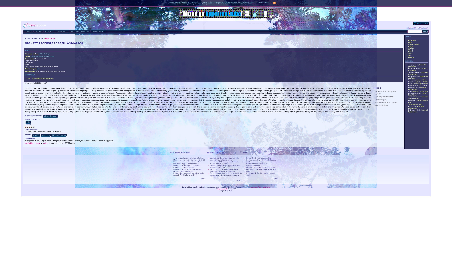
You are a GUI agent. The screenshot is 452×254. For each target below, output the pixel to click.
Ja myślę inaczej (413, 65)
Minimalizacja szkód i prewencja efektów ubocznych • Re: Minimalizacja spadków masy (261, 169)
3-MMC (33, 56)
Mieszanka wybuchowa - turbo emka (386, 102)
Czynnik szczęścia (380, 100)
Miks (38, 69)
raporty (29, 31)
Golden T (411, 82)
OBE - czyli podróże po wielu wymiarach (40, 78)
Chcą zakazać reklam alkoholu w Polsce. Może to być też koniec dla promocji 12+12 (189, 159)
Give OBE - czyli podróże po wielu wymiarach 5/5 (34, 127)
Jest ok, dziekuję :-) (414, 72)
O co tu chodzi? (61, 31)
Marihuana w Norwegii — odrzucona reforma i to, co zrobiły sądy (186, 166)
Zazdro (410, 80)
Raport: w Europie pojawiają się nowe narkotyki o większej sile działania (224, 170)
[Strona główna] (34, 25)
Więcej (202, 178)
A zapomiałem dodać (415, 97)
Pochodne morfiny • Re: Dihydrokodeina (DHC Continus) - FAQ (261, 161)
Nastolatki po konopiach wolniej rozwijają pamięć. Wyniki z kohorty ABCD (188, 174)
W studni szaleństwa (381, 105)
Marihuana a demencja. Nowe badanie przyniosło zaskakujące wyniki (224, 159)
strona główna (31, 38)
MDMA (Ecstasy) (44, 54)
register (45, 143)
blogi (41, 38)
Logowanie (411, 28)
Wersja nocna (421, 23)
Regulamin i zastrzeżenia (80, 31)
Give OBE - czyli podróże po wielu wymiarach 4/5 (32, 127)
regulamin (48, 31)
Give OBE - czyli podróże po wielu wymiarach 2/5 (28, 127)
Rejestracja (422, 28)
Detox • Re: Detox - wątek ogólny (258, 158)
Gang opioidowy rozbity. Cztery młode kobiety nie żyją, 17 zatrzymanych (187, 163)
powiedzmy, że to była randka (384, 97)
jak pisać (38, 31)
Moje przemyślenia (414, 110)
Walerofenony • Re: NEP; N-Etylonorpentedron (256, 165)
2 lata (410, 91)
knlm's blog (50, 38)
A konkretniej (412, 106)
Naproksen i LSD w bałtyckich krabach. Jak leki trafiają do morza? (224, 163)
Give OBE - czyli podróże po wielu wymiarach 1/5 (26, 127)
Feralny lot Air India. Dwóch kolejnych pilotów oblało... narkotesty (187, 170)
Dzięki (410, 84)
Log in (38, 143)
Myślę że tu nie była (414, 68)
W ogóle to (411, 100)
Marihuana (39, 56)
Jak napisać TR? (98, 31)
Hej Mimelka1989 (414, 76)
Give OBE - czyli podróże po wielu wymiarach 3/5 (30, 127)
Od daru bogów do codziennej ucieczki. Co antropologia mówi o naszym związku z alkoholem (226, 175)
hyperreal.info (222, 189)
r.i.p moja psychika (414, 93)
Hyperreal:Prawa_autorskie (260, 187)
